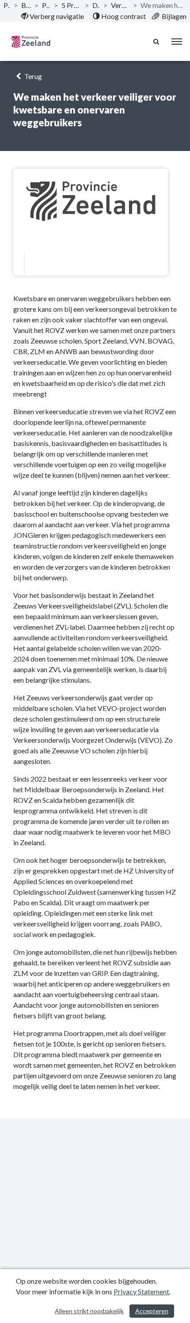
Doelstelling (96, 5)
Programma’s (46, 5)
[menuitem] (53, 16)
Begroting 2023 (26, 5)
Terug (32, 76)
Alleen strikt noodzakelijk (89, 1311)
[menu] (176, 41)
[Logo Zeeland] (30, 41)
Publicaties (7, 5)
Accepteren (151, 1311)
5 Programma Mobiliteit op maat (71, 5)
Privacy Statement (141, 1291)
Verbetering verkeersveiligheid (120, 5)
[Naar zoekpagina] (157, 41)
